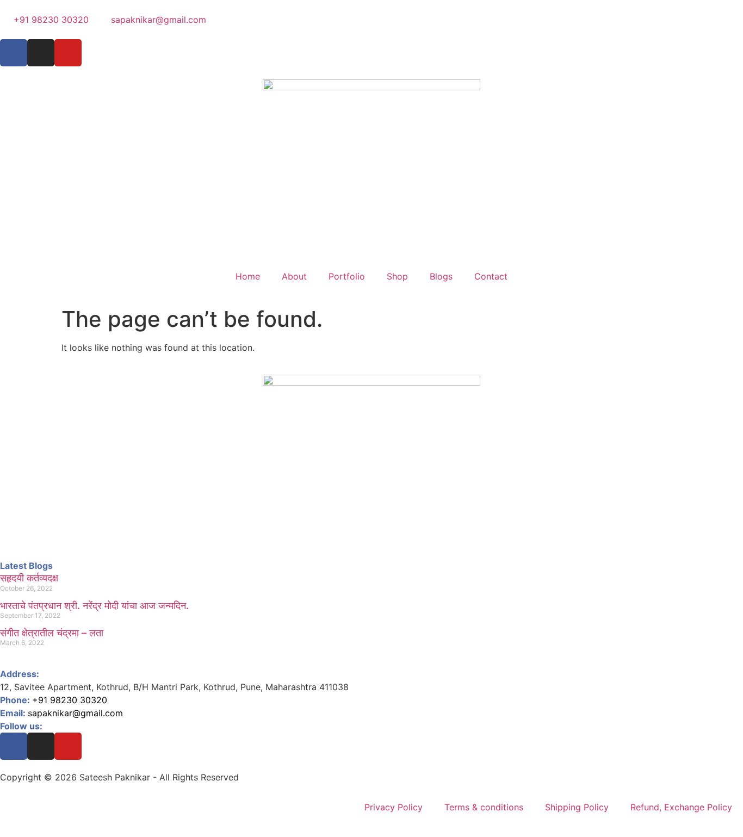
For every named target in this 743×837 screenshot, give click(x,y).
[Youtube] (68, 746)
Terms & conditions (483, 807)
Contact (490, 276)
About (294, 276)
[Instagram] (40, 52)
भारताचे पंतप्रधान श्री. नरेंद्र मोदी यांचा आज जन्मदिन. (94, 605)
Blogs (441, 276)
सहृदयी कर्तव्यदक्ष (29, 578)
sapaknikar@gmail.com (75, 713)
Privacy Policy (393, 807)
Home (248, 276)
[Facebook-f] (13, 52)
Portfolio (347, 276)
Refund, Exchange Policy (681, 807)
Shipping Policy (577, 807)
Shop (397, 276)
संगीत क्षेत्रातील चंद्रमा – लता (51, 632)
